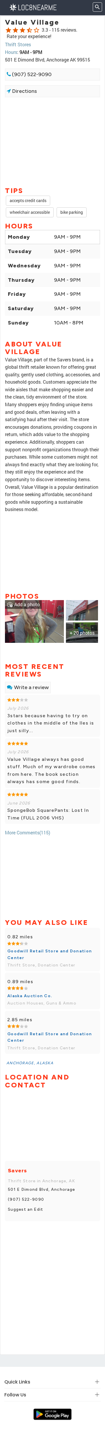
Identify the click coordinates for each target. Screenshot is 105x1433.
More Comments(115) (27, 832)
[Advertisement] (52, 141)
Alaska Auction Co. (29, 995)
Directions (24, 91)
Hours (11, 52)
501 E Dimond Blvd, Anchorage (41, 1189)
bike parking (71, 212)
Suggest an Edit (25, 1209)
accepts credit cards (28, 200)
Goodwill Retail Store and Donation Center (49, 954)
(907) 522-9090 (31, 74)
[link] (34, 621)
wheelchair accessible (30, 212)
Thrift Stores (18, 44)
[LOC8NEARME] (33, 7)
